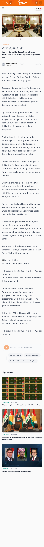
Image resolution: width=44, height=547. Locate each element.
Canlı (37, 9)
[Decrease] (37, 64)
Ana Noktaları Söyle (32, 355)
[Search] (10, 3)
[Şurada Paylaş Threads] (17, 48)
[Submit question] (6, 347)
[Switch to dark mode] (36, 3)
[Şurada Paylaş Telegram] (14, 48)
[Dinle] (22, 64)
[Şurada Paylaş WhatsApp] (10, 48)
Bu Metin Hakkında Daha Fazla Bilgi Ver (22, 361)
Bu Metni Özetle (15, 355)
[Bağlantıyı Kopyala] (21, 48)
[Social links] (3, 3)
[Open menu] (3, 8)
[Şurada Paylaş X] (6, 48)
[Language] (7, 3)
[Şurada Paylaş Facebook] (3, 48)
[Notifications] (40, 3)
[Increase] (40, 64)
